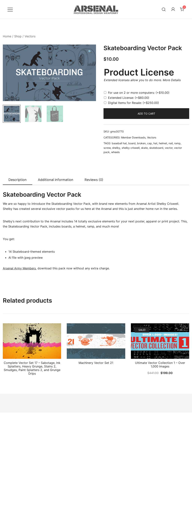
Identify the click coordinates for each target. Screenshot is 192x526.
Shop (18, 36)
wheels (115, 152)
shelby (116, 147)
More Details (172, 80)
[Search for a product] (163, 9)
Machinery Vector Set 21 (96, 363)
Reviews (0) (94, 180)
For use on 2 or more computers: (139, 92)
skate (144, 147)
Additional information (55, 180)
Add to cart (146, 113)
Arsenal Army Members (19, 268)
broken (141, 143)
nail (171, 143)
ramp (177, 143)
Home (7, 36)
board (132, 143)
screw (107, 147)
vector (168, 147)
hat (155, 143)
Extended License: (128, 98)
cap (149, 143)
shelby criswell (131, 147)
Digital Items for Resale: (133, 103)
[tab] (17, 180)
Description (17, 180)
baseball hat (119, 143)
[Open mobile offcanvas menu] (10, 9)
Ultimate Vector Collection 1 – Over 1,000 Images (160, 364)
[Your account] (173, 9)
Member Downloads (133, 137)
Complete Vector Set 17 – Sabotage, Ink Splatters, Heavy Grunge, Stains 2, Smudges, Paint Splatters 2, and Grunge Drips (32, 368)
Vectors (30, 36)
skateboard (156, 147)
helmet (163, 143)
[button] (90, 51)
